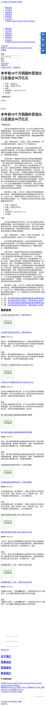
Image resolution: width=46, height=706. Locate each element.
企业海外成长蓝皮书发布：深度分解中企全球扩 (26, 300)
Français (19, 21)
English (13, 21)
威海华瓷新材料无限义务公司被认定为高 (16, 532)
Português (31, 21)
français (16, 48)
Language (8, 19)
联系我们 (8, 17)
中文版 (7, 21)
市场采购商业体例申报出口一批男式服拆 (16, 482)
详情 (2, 352)
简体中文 (4, 48)
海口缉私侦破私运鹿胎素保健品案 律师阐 (16, 432)
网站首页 (8, 8)
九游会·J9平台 (6, 67)
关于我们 (8, 10)
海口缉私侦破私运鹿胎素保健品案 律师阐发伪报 (26, 298)
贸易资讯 (8, 14)
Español (25, 21)
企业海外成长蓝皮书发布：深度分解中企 (16, 332)
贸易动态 (8, 12)
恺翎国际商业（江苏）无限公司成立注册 (16, 582)
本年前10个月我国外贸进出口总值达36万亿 (17, 382)
